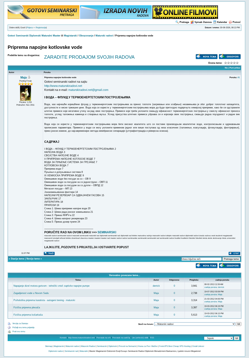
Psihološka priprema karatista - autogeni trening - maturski (44, 300)
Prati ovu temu (18, 331)
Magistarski (70, 35)
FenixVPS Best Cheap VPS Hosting (174, 346)
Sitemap (48, 346)
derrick (156, 285)
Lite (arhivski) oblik (140, 338)
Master (56, 35)
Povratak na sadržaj (121, 338)
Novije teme (33, 258)
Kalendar (222, 22)
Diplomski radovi (55, 351)
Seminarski (22, 35)
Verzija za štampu (20, 323)
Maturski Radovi (88, 346)
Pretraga (184, 22)
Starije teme (17, 258)
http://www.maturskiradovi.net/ (81, 338)
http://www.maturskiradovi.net (63, 85)
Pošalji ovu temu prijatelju (23, 327)
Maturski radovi (104, 35)
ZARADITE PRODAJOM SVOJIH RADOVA (89, 57)
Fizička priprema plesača (26, 307)
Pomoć (237, 22)
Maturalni (47, 35)
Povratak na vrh (103, 338)
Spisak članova (203, 22)
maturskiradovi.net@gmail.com (88, 89)
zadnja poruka (210, 287)
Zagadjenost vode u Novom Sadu (31, 293)
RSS (152, 338)
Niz (226, 68)
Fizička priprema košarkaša (28, 314)
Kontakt (63, 338)
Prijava (30, 27)
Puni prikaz (234, 68)
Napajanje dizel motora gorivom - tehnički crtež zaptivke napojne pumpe (51, 285)
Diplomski (35, 35)
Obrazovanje (86, 35)
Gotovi (12, 35)
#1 (239, 77)
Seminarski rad (71, 351)
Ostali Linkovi (198, 346)
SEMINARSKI (107, 232)
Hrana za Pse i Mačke (147, 346)
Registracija (41, 27)
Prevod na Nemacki (127, 346)
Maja (23, 77)
